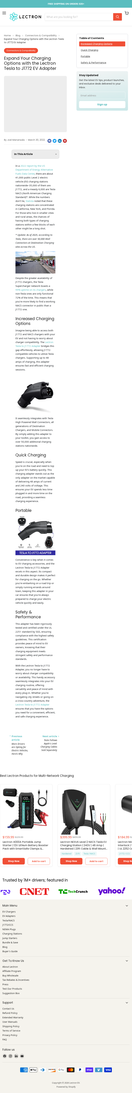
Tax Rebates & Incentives (15, 979)
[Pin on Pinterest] (65, 141)
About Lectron (10, 966)
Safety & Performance (93, 62)
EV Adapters (8, 915)
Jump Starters (9, 938)
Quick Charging (89, 50)
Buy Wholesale (10, 975)
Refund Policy (9, 1012)
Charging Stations (12, 933)
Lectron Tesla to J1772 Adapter (32, 704)
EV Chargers (9, 911)
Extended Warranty (12, 1017)
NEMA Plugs (9, 929)
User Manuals (9, 1021)
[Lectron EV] (25, 16)
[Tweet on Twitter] (55, 141)
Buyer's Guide (10, 951)
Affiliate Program (11, 971)
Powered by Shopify (66, 1086)
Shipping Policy (10, 1026)
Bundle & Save (10, 942)
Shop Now (13, 861)
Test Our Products (12, 988)
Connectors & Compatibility (41, 35)
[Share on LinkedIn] (60, 141)
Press (5, 984)
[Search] (117, 17)
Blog (18, 35)
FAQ (4, 1039)
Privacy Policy (9, 1035)
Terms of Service (11, 1030)
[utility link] (66, 4)
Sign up (102, 104)
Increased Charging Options (96, 43)
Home (7, 35)
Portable (85, 56)
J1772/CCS (7, 924)
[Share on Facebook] (49, 141)
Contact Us (8, 1008)
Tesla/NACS (8, 920)
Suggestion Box (10, 993)
